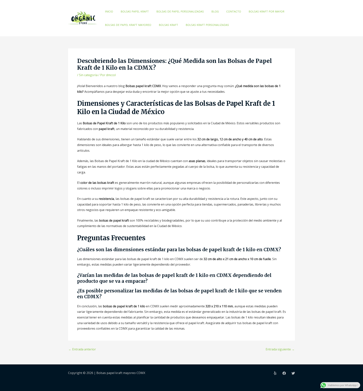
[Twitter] (293, 373)
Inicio (109, 11)
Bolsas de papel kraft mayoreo (128, 25)
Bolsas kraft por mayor (266, 11)
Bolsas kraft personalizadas (207, 25)
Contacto (233, 11)
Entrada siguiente (280, 349)
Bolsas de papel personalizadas (180, 11)
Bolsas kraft (168, 25)
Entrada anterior (82, 349)
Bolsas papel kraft (135, 11)
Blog (215, 11)
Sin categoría (88, 75)
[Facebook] (284, 373)
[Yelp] (275, 373)
